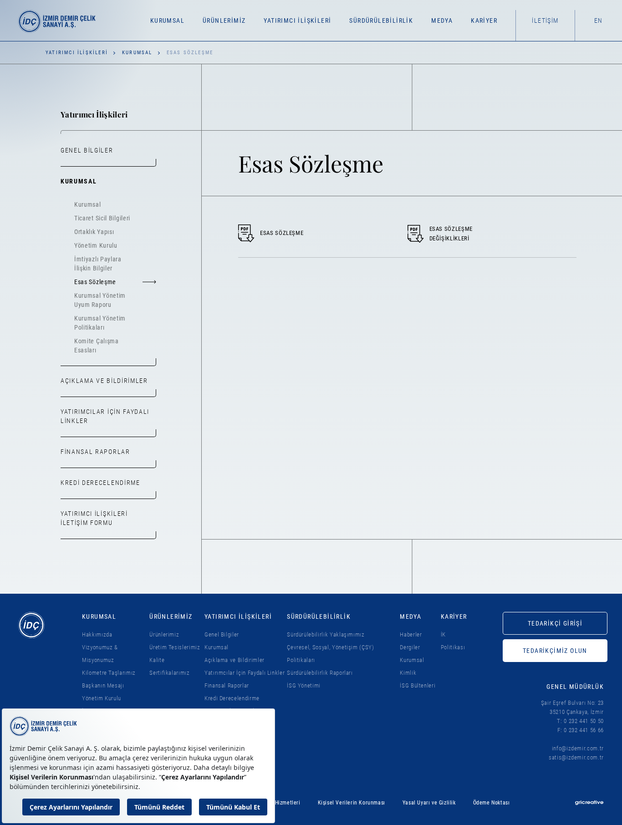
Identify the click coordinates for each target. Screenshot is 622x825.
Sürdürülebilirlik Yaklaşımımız (326, 634)
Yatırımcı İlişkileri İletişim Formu (94, 518)
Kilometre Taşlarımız (109, 672)
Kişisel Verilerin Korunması (351, 803)
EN (598, 20)
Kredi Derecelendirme (100, 482)
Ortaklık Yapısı (94, 231)
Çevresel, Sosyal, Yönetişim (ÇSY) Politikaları (330, 653)
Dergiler (410, 647)
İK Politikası (453, 641)
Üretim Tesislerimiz (174, 647)
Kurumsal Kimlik (412, 666)
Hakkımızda (97, 634)
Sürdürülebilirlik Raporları (320, 672)
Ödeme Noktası (491, 803)
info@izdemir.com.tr (578, 748)
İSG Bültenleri (417, 685)
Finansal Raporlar (95, 451)
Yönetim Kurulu (95, 245)
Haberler (411, 634)
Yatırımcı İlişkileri (77, 53)
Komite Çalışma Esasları (96, 345)
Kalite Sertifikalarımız (169, 666)
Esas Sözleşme (95, 281)
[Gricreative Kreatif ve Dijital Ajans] (589, 803)
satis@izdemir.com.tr (576, 757)
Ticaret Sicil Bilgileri (102, 218)
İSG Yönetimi (304, 685)
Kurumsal (137, 53)
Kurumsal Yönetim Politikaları (100, 323)
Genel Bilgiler (87, 150)
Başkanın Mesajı (103, 685)
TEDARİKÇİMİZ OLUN (555, 650)
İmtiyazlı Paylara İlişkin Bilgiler (98, 263)
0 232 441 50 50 (584, 721)
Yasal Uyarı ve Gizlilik (429, 803)
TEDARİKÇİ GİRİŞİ (555, 623)
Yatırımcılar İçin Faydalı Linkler (105, 416)
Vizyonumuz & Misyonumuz (100, 653)
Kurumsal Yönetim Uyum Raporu (100, 300)
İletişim (545, 20)
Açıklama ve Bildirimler (104, 380)
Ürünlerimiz (164, 634)
